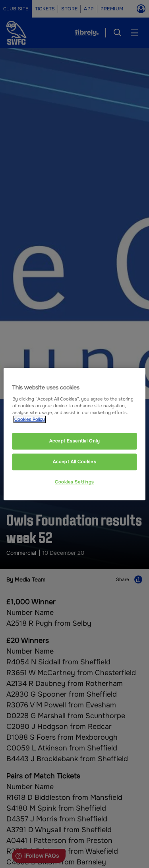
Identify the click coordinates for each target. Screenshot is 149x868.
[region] (74, 434)
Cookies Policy (29, 419)
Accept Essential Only (74, 441)
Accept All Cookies (74, 461)
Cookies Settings (74, 482)
